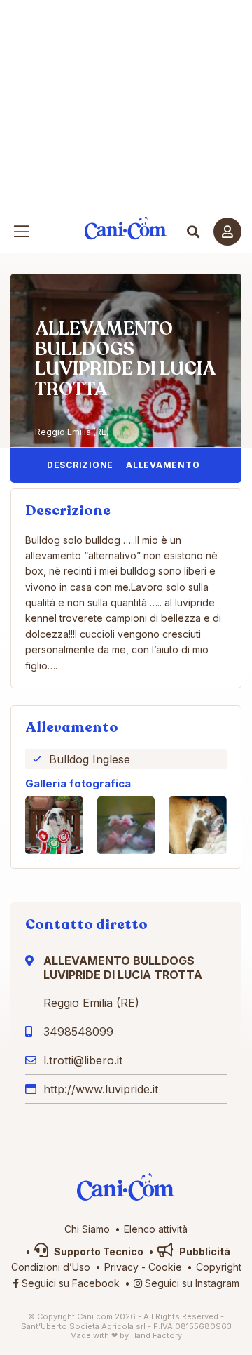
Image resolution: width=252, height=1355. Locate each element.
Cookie (165, 1267)
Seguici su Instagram (190, 1283)
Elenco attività (156, 1229)
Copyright (218, 1267)
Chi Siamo (87, 1229)
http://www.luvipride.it (100, 1089)
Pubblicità (203, 1251)
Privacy (121, 1267)
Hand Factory (156, 1335)
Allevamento (163, 465)
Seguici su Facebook (69, 1283)
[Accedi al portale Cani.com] (227, 232)
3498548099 (78, 1031)
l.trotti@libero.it (82, 1060)
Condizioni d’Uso (50, 1267)
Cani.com (126, 228)
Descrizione (80, 465)
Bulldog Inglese (89, 759)
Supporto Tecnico (98, 1251)
